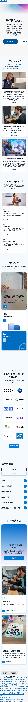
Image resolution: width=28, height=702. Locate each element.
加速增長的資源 (24, 683)
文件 (27, 687)
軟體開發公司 (3, 687)
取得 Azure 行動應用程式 (11, 673)
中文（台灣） (3, 695)
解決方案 (17, 683)
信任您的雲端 (6, 679)
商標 (10, 701)
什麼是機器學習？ (10, 692)
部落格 (2, 688)
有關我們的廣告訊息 (16, 701)
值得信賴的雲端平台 (18, 65)
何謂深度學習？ (20, 692)
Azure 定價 (2, 681)
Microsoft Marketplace (12, 687)
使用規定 (6, 701)
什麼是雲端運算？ (20, 690)
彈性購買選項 (17, 681)
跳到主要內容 (3, 1)
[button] (5, 306)
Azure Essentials (13, 679)
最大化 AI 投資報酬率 (9, 683)
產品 (24, 679)
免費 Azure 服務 (10, 681)
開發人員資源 (7, 688)
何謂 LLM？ (7, 694)
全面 (10, 65)
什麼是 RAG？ (20, 694)
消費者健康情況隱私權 (6, 699)
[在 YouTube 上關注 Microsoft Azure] (14, 677)
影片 (14, 690)
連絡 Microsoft (15, 699)
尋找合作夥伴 (21, 687)
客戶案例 (20, 679)
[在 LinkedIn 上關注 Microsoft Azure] (11, 677)
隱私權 (21, 699)
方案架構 (2, 685)
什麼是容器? (13, 694)
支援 (6, 685)
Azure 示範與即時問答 (13, 685)
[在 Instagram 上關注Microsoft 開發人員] (7, 677)
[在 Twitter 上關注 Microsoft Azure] (4, 677)
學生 (12, 688)
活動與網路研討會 (18, 688)
